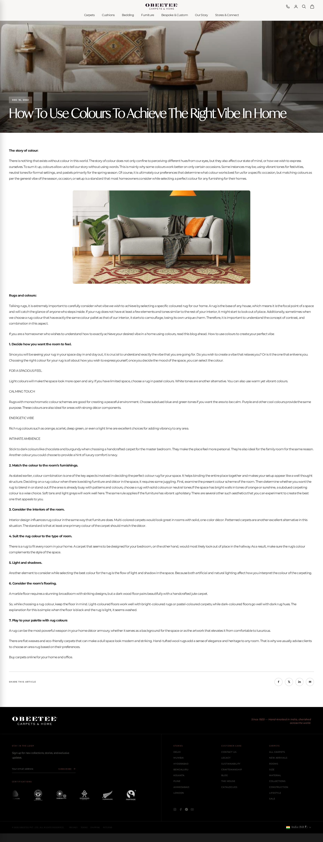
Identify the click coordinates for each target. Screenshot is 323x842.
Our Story (201, 15)
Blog (224, 775)
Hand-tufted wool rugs (170, 641)
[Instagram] (174, 809)
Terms (84, 827)
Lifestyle (275, 793)
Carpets (89, 15)
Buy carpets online (22, 657)
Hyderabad (181, 763)
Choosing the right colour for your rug (36, 360)
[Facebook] (180, 809)
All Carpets (277, 752)
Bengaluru (181, 769)
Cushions (108, 15)
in (299, 682)
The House (228, 781)
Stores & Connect (227, 15)
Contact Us (229, 752)
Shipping (95, 827)
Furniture (147, 15)
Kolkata (178, 775)
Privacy (73, 827)
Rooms (273, 763)
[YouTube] (192, 809)
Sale (272, 798)
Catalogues (229, 787)
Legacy (226, 757)
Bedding (128, 15)
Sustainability (230, 763)
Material (275, 775)
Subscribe (65, 769)
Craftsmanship (231, 769)
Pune (176, 781)
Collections (277, 781)
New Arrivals (278, 757)
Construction (278, 787)
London (178, 793)
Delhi (177, 752)
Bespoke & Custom (174, 15)
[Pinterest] (186, 809)
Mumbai (178, 757)
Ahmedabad (181, 787)
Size (271, 769)
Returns (107, 827)
